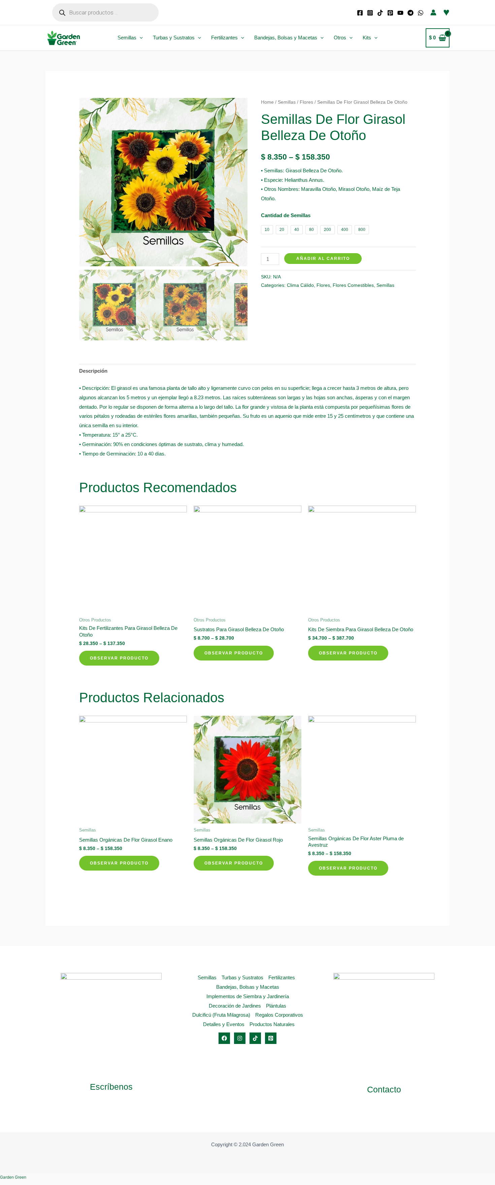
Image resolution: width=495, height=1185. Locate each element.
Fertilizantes (224, 37)
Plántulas (276, 1006)
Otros (340, 37)
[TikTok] (380, 13)
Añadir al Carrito (323, 258)
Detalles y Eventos (223, 1024)
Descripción (93, 371)
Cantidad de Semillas (285, 215)
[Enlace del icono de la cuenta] (433, 12)
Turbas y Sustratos (174, 37)
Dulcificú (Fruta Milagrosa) (221, 1015)
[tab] (93, 371)
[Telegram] (410, 13)
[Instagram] (370, 13)
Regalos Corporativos (279, 1015)
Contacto (384, 1089)
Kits (367, 37)
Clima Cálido (300, 285)
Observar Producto (119, 658)
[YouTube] (400, 13)
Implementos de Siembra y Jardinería (247, 996)
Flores (306, 102)
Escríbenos (111, 1086)
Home (267, 102)
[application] (139, 37)
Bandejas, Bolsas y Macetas (285, 37)
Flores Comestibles (353, 285)
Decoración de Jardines (235, 1006)
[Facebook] (360, 13)
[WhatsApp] (421, 13)
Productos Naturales (272, 1024)
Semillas (127, 37)
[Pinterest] (390, 13)
